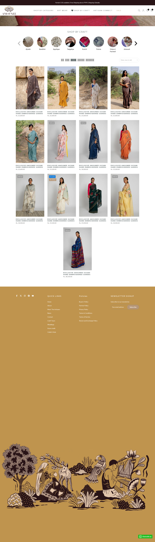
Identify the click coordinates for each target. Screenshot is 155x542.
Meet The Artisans (53, 309)
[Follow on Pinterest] (29, 296)
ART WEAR (62, 10)
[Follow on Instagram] (25, 296)
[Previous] (19, 43)
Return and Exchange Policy (88, 321)
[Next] (135, 43)
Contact (50, 317)
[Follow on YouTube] (33, 296)
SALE (119, 10)
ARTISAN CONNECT (103, 10)
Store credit (51, 328)
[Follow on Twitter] (21, 296)
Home (49, 302)
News (49, 313)
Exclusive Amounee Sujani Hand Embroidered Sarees (29, 112)
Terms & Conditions (85, 313)
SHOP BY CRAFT (82, 10)
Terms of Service (84, 317)
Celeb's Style (51, 332)
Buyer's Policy (83, 302)
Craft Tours (51, 321)
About (49, 305)
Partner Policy (83, 305)
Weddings (50, 324)
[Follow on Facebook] (17, 296)
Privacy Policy (83, 309)
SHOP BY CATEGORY (44, 10)
